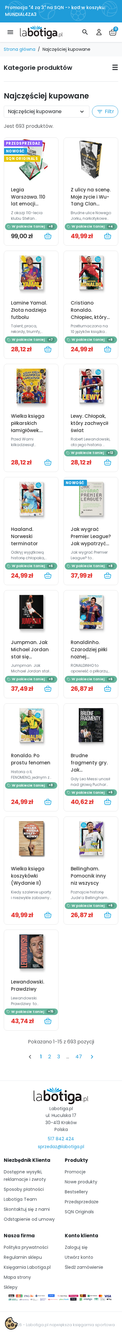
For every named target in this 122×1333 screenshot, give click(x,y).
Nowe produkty (81, 1182)
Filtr (105, 111)
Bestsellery (76, 1192)
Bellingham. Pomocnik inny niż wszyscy (88, 875)
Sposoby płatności (24, 1189)
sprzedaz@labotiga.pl (61, 1146)
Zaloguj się (76, 1247)
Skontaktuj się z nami (27, 1209)
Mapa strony (17, 1277)
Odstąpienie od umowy (29, 1219)
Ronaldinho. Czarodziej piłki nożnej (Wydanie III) (89, 653)
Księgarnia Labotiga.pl (27, 1267)
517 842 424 (61, 1139)
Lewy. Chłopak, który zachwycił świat (89, 423)
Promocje (75, 1172)
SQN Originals (79, 1212)
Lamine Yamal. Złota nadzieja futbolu (29, 310)
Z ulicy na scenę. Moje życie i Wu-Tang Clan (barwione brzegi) (90, 204)
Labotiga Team (20, 1199)
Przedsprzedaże (82, 1202)
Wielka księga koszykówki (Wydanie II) (27, 875)
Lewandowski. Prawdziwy (27, 985)
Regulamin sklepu (23, 1257)
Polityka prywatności (26, 1247)
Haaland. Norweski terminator (24, 536)
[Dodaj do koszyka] (48, 236)
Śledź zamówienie (84, 1267)
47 (78, 1056)
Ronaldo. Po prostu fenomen (30, 759)
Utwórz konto (79, 1257)
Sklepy (11, 1287)
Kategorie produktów (38, 67)
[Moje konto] (98, 32)
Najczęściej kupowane (35, 111)
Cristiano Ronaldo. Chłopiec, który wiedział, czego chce (89, 317)
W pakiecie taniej (32, 226)
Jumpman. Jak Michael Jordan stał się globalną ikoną (30, 653)
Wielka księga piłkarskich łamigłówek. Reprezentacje (28, 427)
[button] (85, 32)
